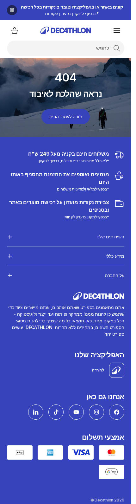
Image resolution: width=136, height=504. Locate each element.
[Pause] (12, 10)
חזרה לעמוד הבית (65, 116)
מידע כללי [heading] (115, 256)
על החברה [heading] (114, 275)
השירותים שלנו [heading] (110, 236)
